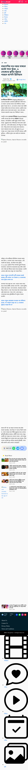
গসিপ (5, 19)
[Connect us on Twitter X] (22, 615)
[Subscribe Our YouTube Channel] (25, 615)
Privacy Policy (6, 626)
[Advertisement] (14, 37)
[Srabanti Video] (3, 53)
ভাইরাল (6, 9)
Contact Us (5, 623)
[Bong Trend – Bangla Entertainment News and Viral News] (6, 2)
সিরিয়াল (6, 15)
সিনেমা (6, 17)
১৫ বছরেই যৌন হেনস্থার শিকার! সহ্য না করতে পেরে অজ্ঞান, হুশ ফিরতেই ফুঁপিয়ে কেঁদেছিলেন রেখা (17, 488)
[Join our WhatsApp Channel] (19, 615)
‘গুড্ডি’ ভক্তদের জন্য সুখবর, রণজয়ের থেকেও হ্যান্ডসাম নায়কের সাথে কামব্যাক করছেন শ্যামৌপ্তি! (17, 467)
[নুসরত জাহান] (15, 53)
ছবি (5, 13)
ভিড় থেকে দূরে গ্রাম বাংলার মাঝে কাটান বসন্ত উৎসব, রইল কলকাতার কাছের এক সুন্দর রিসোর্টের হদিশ (17, 460)
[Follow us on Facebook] (17, 615)
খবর (5, 11)
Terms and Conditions (8, 629)
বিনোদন (6, 4)
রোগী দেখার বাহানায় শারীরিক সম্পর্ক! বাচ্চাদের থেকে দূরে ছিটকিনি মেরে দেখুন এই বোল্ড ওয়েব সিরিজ (17, 481)
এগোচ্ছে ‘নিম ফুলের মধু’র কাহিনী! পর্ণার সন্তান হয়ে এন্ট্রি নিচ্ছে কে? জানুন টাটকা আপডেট (17, 606)
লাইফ (5, 740)
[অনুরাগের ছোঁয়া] (9, 53)
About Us (4, 620)
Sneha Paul (6, 79)
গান (5, 23)
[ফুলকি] (22, 53)
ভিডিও (5, 7)
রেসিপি (6, 21)
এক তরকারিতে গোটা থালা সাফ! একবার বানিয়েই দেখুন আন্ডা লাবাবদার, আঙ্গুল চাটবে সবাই (17, 474)
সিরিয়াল (6, 661)
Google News (22, 80)
